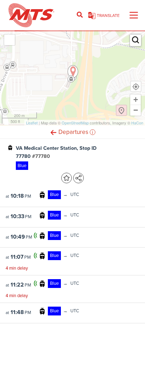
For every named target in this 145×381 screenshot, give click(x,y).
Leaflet (32, 122)
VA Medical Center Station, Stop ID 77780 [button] (56, 152)
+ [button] (135, 99)
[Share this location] (78, 178)
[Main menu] (133, 15)
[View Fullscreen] (9, 40)
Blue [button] (22, 165)
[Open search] (80, 15)
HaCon (137, 122)
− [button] (135, 110)
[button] (53, 132)
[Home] (31, 15)
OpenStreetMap (75, 122)
